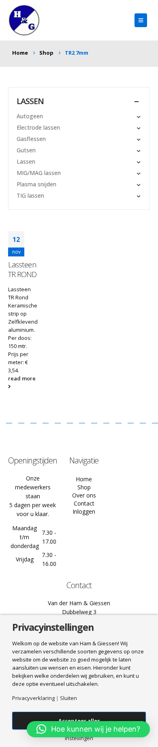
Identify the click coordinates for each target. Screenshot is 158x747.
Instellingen (79, 738)
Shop (84, 487)
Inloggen (84, 511)
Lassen (26, 161)
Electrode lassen (38, 127)
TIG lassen (30, 195)
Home (84, 479)
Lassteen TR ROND (22, 269)
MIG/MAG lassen (39, 173)
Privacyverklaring (33, 698)
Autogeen (30, 116)
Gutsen (26, 150)
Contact (84, 503)
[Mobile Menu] (141, 20)
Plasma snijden (36, 184)
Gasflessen (31, 139)
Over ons (84, 495)
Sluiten (68, 698)
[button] (88, 729)
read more (22, 378)
